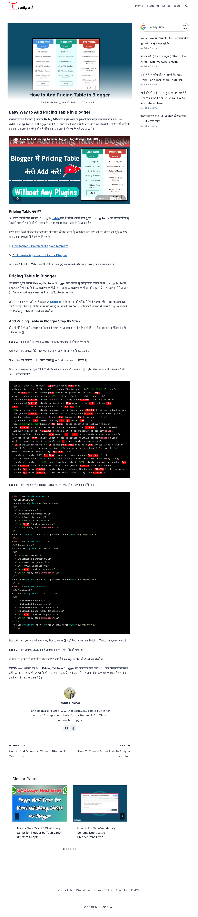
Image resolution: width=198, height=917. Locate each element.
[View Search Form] (186, 5)
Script (166, 6)
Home (139, 6)
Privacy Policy (103, 890)
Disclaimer (83, 890)
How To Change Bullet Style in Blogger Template (104, 751)
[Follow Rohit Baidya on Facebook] (66, 728)
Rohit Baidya (50, 102)
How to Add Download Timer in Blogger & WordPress (37, 751)
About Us (121, 890)
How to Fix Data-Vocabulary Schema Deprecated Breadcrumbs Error (96, 833)
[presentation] (39, 803)
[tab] (64, 849)
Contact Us (65, 890)
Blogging (153, 6)
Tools (177, 6)
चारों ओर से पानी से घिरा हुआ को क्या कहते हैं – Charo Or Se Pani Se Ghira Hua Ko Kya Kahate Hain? (164, 98)
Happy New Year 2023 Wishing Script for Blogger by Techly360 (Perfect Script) (39, 833)
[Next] (122, 816)
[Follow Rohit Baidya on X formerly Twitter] (73, 728)
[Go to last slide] (17, 816)
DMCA (135, 890)
